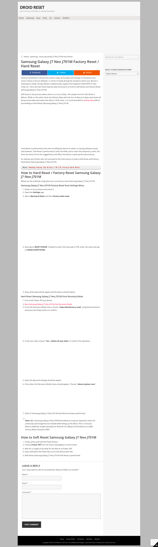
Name (25, 474)
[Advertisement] (79, 36)
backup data (89, 100)
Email (25, 483)
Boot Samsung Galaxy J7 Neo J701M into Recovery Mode (48, 304)
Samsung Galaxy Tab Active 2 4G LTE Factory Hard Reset (54, 167)
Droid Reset (32, 7)
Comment (26, 492)
